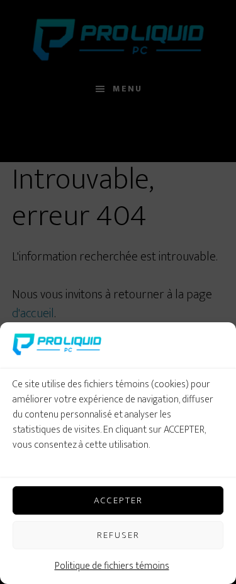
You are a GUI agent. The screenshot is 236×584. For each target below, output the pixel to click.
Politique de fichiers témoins (112, 566)
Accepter (118, 500)
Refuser (118, 535)
